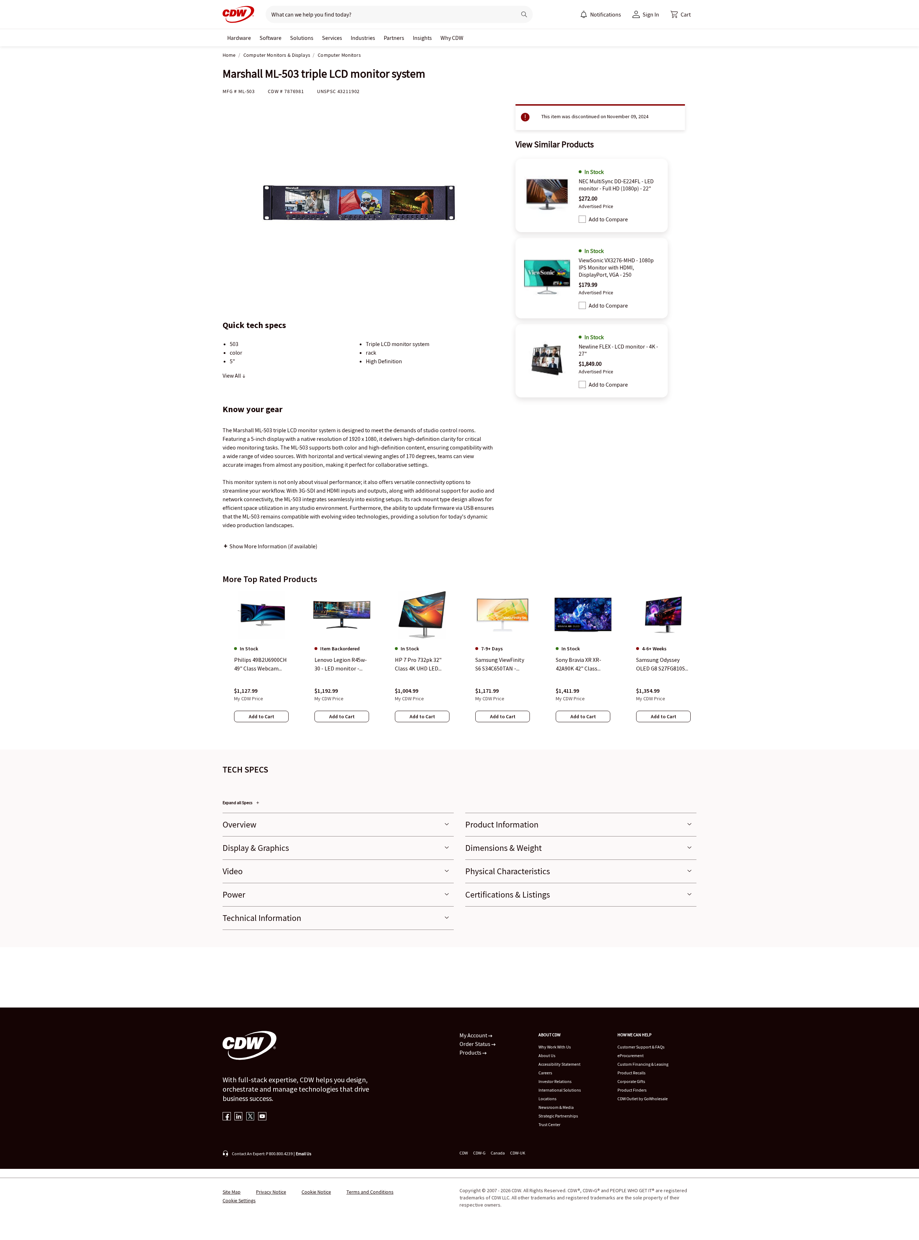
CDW (464, 1153)
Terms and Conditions (369, 1192)
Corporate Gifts (631, 1081)
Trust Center (549, 1124)
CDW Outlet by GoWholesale (642, 1098)
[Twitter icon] (250, 1117)
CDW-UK (517, 1153)
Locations (547, 1098)
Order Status (475, 1043)
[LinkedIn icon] (238, 1117)
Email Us (303, 1153)
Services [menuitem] (332, 37)
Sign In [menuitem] (651, 14)
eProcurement (630, 1055)
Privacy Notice (271, 1192)
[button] (680, 14)
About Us (546, 1055)
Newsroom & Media (556, 1107)
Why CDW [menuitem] (451, 37)
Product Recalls (631, 1072)
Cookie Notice (316, 1192)
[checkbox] (582, 219)
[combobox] (388, 14)
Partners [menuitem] (394, 37)
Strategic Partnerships (558, 1116)
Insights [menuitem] (422, 37)
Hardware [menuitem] (239, 37)
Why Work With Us (554, 1047)
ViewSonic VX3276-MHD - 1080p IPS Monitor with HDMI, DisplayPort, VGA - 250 (616, 267)
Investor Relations (555, 1081)
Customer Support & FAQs (640, 1047)
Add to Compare (608, 219)
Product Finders (632, 1090)
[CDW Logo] (238, 14)
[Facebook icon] (227, 1117)
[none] (239, 37)
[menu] (600, 14)
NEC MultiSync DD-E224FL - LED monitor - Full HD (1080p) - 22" (616, 185)
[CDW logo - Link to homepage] (238, 14)
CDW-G (479, 1153)
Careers (545, 1072)
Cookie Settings (239, 1200)
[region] (459, 663)
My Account (474, 1035)
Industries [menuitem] (363, 37)
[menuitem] (583, 14)
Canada (498, 1153)
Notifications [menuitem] (605, 14)
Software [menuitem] (270, 37)
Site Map (232, 1192)
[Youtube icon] (262, 1117)
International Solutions (559, 1090)
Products (471, 1052)
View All (232, 375)
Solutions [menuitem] (301, 37)
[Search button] (524, 14)
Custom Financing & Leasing (642, 1064)
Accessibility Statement (559, 1064)
